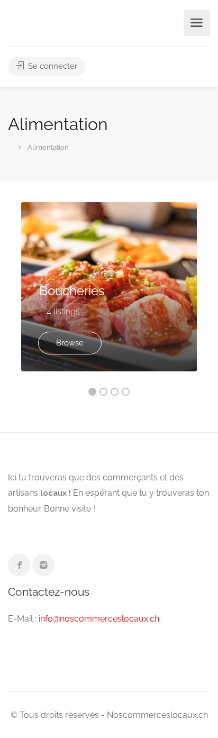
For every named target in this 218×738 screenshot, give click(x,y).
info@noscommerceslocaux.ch (99, 619)
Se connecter (51, 66)
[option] (109, 286)
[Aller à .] (9, 146)
